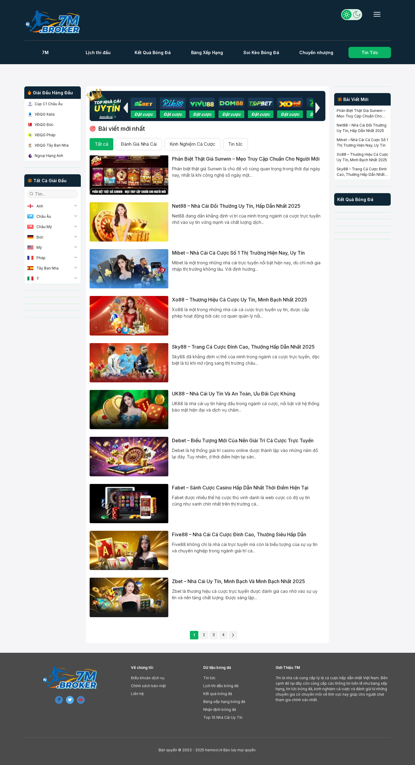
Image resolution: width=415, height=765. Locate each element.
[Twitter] (70, 700)
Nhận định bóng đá (219, 709)
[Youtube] (81, 700)
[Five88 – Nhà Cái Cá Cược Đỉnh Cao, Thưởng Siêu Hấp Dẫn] (129, 550)
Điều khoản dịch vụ (147, 678)
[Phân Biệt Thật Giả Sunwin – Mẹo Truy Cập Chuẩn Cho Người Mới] (129, 174)
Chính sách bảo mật (148, 685)
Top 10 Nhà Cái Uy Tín (222, 717)
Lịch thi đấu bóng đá (220, 685)
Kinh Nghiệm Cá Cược (192, 144)
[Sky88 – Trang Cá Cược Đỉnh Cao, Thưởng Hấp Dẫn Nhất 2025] (129, 362)
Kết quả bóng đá (217, 693)
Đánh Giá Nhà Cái (139, 144)
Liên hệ (137, 693)
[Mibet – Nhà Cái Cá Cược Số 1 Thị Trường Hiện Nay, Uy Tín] (129, 268)
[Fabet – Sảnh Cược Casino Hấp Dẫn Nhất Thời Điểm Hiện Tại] (129, 503)
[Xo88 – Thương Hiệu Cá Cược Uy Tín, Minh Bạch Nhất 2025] (129, 315)
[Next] (233, 635)
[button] (125, 107)
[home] (55, 21)
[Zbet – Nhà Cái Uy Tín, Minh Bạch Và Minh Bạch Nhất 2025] (129, 597)
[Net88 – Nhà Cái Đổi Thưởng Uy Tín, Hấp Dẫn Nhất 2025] (129, 222)
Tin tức (235, 144)
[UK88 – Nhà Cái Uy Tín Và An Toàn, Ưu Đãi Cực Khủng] (129, 409)
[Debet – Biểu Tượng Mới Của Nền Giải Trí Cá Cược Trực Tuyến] (129, 456)
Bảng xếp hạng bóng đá (224, 701)
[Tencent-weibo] (59, 700)
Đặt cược (143, 114)
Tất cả (101, 144)
